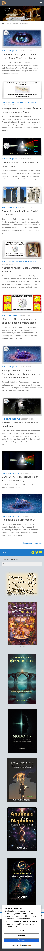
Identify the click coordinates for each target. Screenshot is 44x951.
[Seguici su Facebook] (32, 552)
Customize (21, 930)
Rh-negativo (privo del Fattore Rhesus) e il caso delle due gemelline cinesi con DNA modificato (21, 374)
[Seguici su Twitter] (36, 552)
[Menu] (41, 3)
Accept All (21, 940)
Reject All (21, 935)
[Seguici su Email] (40, 552)
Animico (5, 51)
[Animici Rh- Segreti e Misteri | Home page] (4, 3)
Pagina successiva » (32, 543)
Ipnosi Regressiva (16, 102)
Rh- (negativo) (15, 51)
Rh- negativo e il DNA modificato (19, 519)
